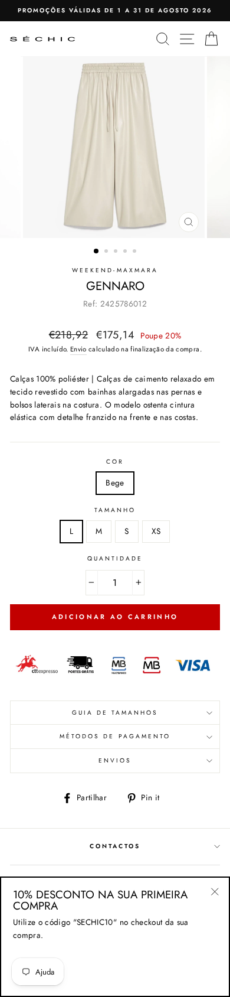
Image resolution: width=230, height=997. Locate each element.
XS (156, 531)
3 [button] (117, 252)
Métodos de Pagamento (115, 736)
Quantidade (115, 558)
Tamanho (115, 510)
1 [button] (97, 252)
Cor (115, 461)
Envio (78, 349)
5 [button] (136, 252)
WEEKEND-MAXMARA (115, 270)
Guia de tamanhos (115, 712)
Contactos (115, 846)
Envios (115, 760)
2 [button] (107, 252)
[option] (115, 10)
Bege (115, 482)
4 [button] (126, 252)
